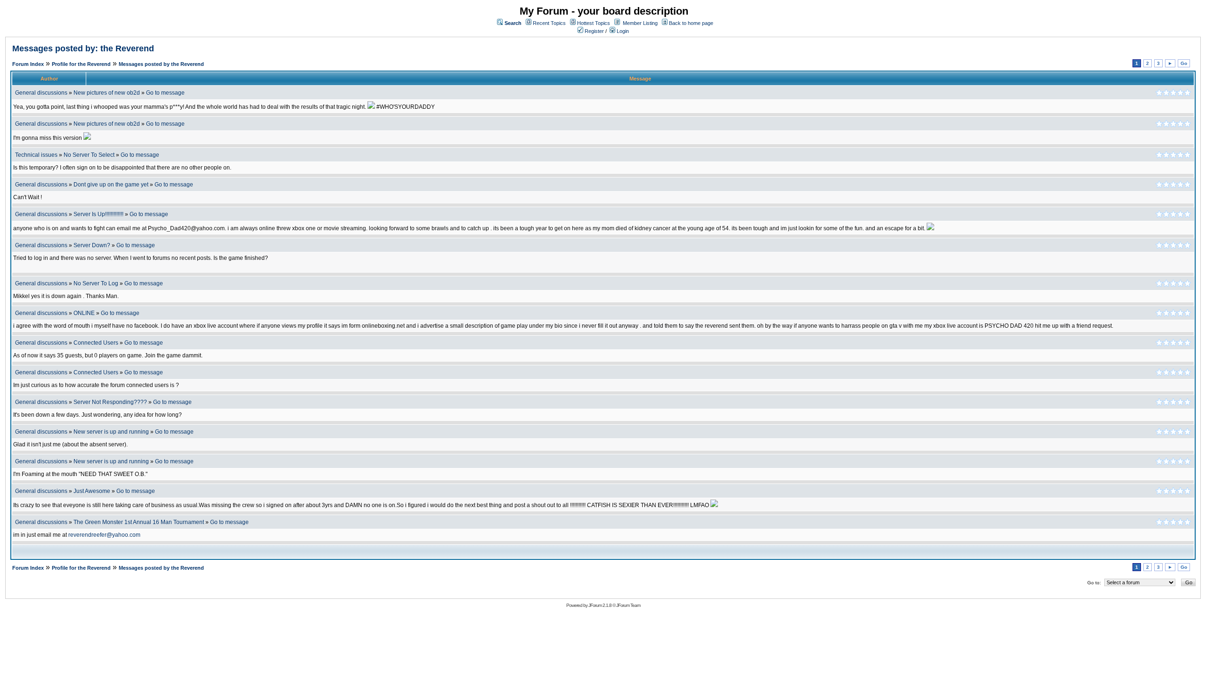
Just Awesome (91, 491)
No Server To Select (89, 155)
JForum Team (628, 605)
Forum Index (28, 64)
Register (593, 31)
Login (622, 31)
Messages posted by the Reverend (161, 64)
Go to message (165, 92)
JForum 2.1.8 (599, 605)
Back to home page (691, 23)
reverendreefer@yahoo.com (104, 535)
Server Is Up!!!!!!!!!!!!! (98, 214)
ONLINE (84, 313)
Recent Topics (549, 23)
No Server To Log (95, 283)
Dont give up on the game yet (110, 184)
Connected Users (95, 342)
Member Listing (640, 23)
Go (1184, 63)
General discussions (41, 92)
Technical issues (36, 155)
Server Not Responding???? (110, 402)
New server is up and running (111, 431)
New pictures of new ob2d (106, 92)
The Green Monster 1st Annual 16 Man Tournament (138, 522)
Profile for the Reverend (81, 64)
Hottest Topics (593, 23)
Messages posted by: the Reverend (83, 48)
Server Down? (91, 245)
